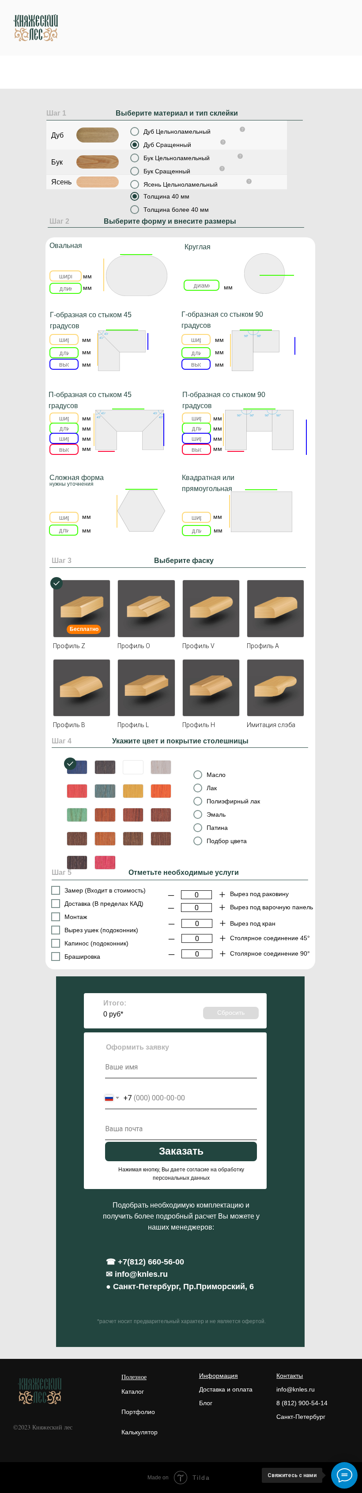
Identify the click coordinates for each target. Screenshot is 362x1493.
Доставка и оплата (226, 1389)
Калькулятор (139, 1432)
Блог (205, 1403)
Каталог (132, 1391)
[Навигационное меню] (347, 27)
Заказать (181, 1151)
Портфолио (138, 1411)
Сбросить (231, 1012)
